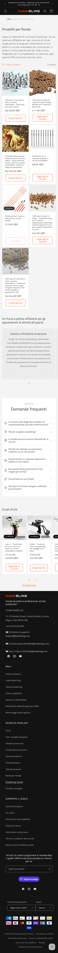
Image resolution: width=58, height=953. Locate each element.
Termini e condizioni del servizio (20, 838)
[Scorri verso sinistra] (23, 384)
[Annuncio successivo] (53, 4)
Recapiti (42, 942)
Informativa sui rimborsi (45, 934)
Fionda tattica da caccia (16, 749)
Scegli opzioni (15, 118)
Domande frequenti (14, 806)
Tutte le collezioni (13, 673)
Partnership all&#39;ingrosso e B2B (22, 706)
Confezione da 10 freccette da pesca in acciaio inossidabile (40, 158)
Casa (9, 19)
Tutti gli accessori (13, 769)
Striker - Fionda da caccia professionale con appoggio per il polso (38, 547)
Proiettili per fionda (14, 781)
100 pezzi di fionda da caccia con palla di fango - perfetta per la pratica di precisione (42, 103)
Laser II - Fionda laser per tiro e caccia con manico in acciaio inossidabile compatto (13, 547)
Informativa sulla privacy (17, 832)
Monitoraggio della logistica (18, 712)
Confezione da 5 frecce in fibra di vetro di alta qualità (15, 218)
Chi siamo (10, 812)
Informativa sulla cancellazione (30, 947)
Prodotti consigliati (14, 788)
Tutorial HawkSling (14, 686)
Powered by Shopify (25, 934)
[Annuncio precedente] (5, 4)
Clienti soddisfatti (14, 693)
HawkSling (14, 934)
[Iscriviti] (49, 869)
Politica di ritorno (13, 825)
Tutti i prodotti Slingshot (17, 736)
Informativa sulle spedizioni (18, 819)
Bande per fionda (13, 775)
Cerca (8, 730)
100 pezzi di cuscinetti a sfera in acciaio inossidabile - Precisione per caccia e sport (14, 103)
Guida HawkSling (13, 680)
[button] (6, 11)
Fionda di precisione (15, 743)
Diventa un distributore (16, 699)
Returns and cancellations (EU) (20, 844)
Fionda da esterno (14, 756)
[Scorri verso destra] (35, 384)
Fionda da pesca (13, 762)
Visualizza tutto (29, 585)
